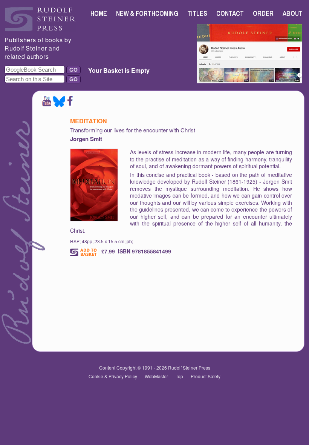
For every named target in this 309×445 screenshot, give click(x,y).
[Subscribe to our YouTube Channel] (47, 104)
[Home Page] (40, 29)
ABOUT (293, 13)
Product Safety (205, 376)
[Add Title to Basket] (84, 252)
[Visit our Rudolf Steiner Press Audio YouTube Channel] (249, 81)
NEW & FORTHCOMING (147, 13)
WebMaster (156, 376)
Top (179, 376)
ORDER (263, 13)
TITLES (197, 13)
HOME (98, 13)
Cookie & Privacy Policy (113, 376)
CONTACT (230, 13)
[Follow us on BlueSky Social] (59, 104)
